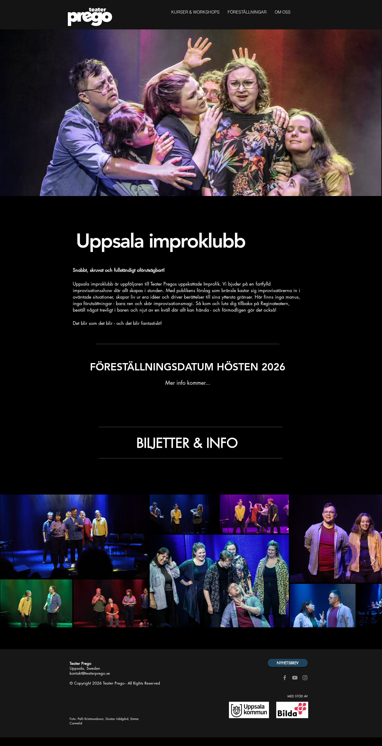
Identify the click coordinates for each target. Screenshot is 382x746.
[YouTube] (295, 677)
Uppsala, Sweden (85, 668)
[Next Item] (373, 561)
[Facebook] (284, 677)
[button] (247, 12)
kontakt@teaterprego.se (90, 673)
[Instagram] (305, 677)
